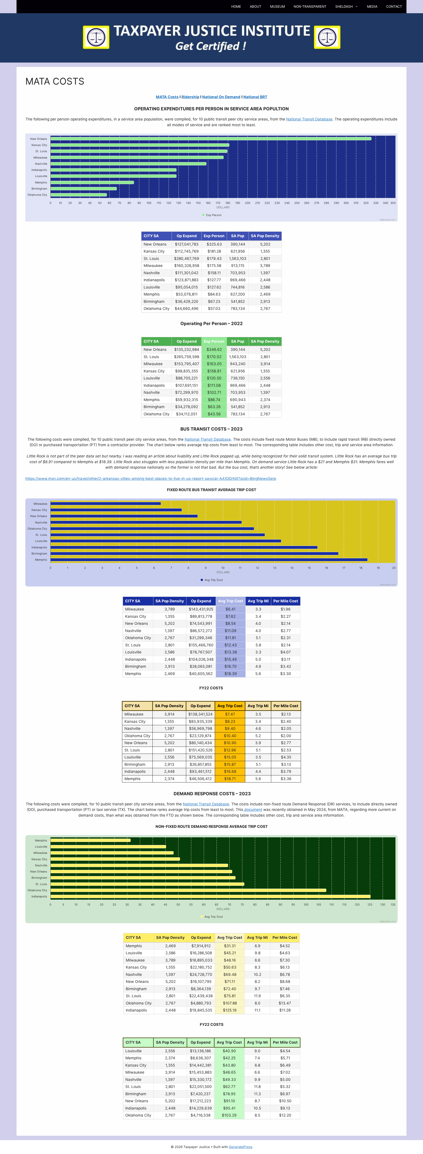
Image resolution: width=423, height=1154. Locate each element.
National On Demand (221, 97)
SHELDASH (344, 6)
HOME (236, 6)
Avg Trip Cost (230, 706)
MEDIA (372, 6)
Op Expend (187, 341)
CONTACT (394, 6)
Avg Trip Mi (258, 706)
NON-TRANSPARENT (310, 6)
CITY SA (151, 341)
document (252, 809)
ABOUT (255, 6)
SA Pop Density (265, 341)
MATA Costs (167, 97)
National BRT (255, 97)
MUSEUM (277, 6)
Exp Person (214, 341)
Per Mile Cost (286, 706)
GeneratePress (240, 1147)
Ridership (190, 97)
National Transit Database (309, 119)
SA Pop (237, 341)
